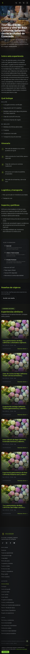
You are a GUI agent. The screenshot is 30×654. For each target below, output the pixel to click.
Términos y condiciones (7, 620)
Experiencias (4, 14)
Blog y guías (4, 574)
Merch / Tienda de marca (8, 607)
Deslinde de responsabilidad (8, 631)
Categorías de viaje (6, 555)
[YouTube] (14, 542)
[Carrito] (23, 2)
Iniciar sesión (4, 597)
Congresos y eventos (7, 563)
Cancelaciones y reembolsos (8, 625)
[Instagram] (6, 542)
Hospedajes (4, 558)
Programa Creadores (6, 599)
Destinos (3, 550)
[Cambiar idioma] (27, 641)
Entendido (5, 652)
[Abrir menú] (27, 2)
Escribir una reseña (9, 298)
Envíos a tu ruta (5, 569)
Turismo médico (5, 566)
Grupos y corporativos (7, 571)
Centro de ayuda (5, 589)
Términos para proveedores (8, 633)
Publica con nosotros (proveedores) (10, 605)
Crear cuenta (4, 594)
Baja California (12, 14)
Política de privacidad (21, 649)
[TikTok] (2, 542)
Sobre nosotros (5, 576)
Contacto (3, 586)
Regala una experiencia (7, 613)
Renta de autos (5, 561)
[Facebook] (10, 542)
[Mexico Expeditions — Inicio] (2, 2)
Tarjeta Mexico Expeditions (8, 610)
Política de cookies (6, 628)
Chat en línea (5, 584)
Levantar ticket (5, 592)
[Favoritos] (19, 2)
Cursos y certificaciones (7, 602)
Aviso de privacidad (6, 623)
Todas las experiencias (7, 553)
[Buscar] (16, 2)
